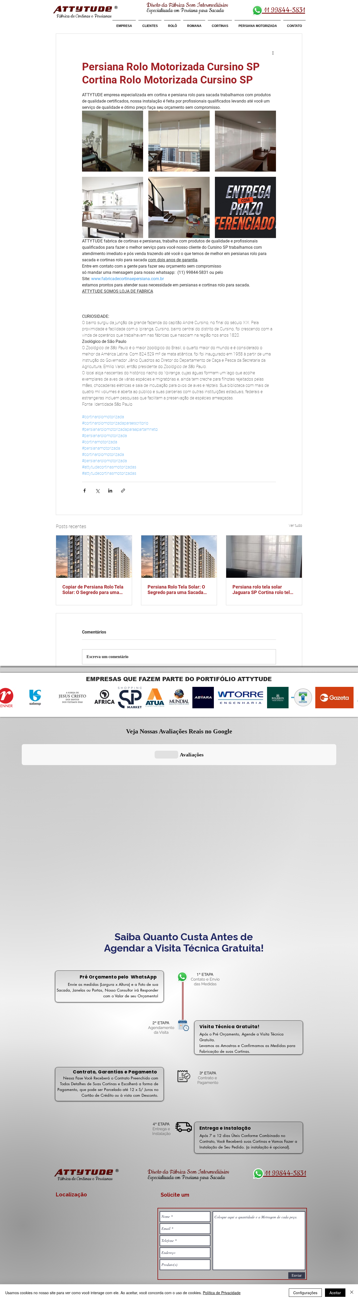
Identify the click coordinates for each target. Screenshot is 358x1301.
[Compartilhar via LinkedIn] (110, 490)
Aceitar (335, 1292)
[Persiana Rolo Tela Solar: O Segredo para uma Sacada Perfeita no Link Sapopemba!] (179, 556)
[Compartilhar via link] (123, 490)
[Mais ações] (273, 52)
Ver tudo (295, 525)
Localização (71, 1194)
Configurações (305, 1292)
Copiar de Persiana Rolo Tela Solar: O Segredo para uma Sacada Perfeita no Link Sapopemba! (92, 589)
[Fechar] (352, 1292)
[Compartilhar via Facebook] (84, 490)
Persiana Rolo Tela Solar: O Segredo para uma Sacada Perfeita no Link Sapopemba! (178, 589)
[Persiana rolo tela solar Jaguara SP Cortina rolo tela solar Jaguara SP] (264, 556)
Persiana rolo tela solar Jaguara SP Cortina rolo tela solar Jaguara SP (262, 589)
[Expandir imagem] (112, 141)
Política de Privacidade (222, 1292)
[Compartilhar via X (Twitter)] (97, 490)
